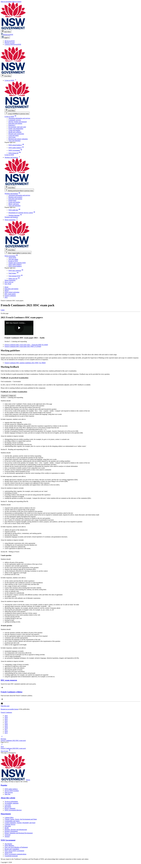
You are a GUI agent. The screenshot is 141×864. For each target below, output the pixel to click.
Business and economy (15, 197)
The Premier (8, 844)
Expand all (4, 395)
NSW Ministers (9, 845)
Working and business (12, 193)
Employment (12, 200)
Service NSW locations (12, 790)
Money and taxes (13, 204)
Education (8, 826)
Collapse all (12, 395)
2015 (6, 733)
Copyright (8, 805)
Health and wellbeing (14, 132)
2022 (6, 721)
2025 (6, 715)
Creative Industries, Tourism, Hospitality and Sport (20, 822)
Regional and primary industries (18, 139)
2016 (6, 731)
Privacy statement (10, 808)
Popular (4, 785)
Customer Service (10, 824)
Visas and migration (14, 140)
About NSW (12, 257)
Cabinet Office (9, 817)
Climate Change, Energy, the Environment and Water (21, 819)
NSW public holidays (14, 264)
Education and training (15, 123)
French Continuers (6, 712)
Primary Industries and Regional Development (19, 833)
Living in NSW (10, 116)
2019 (6, 726)
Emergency (11, 125)
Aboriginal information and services (19, 118)
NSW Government (8, 840)
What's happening (11, 256)
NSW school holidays (15, 266)
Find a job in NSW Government (14, 850)
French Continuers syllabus (11, 692)
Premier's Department (11, 831)
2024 (6, 717)
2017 (6, 729)
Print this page (5, 706)
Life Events (11, 137)
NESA (28, 780)
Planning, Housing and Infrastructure (16, 829)
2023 (6, 719)
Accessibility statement (11, 803)
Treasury (7, 836)
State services (9, 792)
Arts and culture (13, 259)
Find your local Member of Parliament (16, 847)
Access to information (11, 801)
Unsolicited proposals (11, 856)
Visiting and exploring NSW (17, 263)
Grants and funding (14, 130)
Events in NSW (13, 261)
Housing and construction (16, 134)
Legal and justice (13, 135)
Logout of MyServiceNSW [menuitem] (13, 44)
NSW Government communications (15, 854)
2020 (6, 724)
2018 (6, 728)
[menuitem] (10, 41)
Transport (7, 835)
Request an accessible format (9, 709)
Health (7, 828)
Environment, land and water (17, 127)
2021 (6, 722)
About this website (8, 798)
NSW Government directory (13, 810)
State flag (7, 794)
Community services (14, 120)
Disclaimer (8, 806)
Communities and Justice (12, 821)
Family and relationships (15, 128)
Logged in (6, 37)
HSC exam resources (9, 680)
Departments (6, 814)
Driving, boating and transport (17, 122)
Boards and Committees (12, 849)
